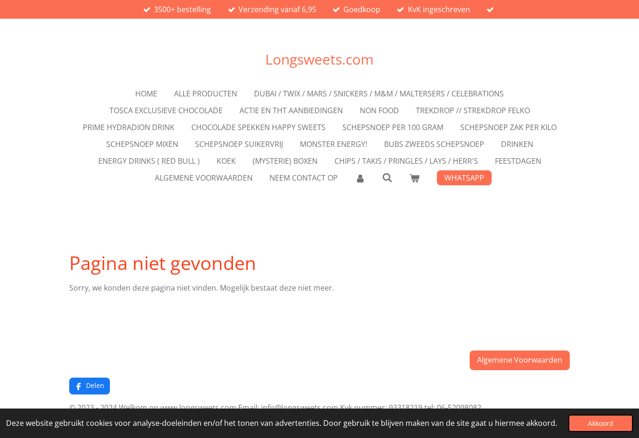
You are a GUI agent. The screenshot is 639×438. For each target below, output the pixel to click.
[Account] (359, 177)
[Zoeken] (387, 177)
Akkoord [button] (600, 423)
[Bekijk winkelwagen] (414, 177)
